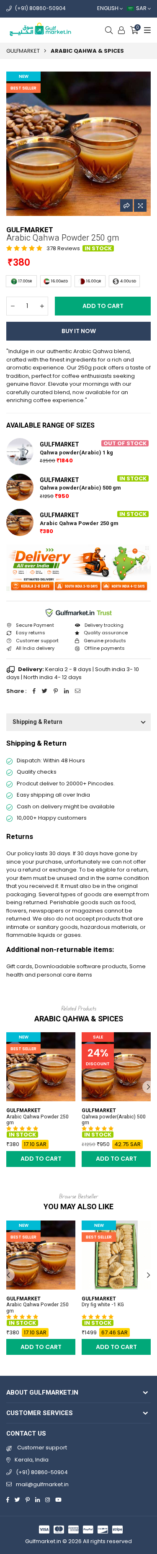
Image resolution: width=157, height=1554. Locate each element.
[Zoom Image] (140, 205)
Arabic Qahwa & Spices (87, 51)
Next (148, 1087)
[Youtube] (58, 1499)
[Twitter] (17, 1499)
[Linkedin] (37, 1499)
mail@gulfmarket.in (42, 1484)
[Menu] (146, 30)
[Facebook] (7, 1499)
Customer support (41, 1447)
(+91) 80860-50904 (40, 8)
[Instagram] (47, 1499)
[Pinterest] (28, 1499)
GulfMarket (23, 51)
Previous (8, 1087)
